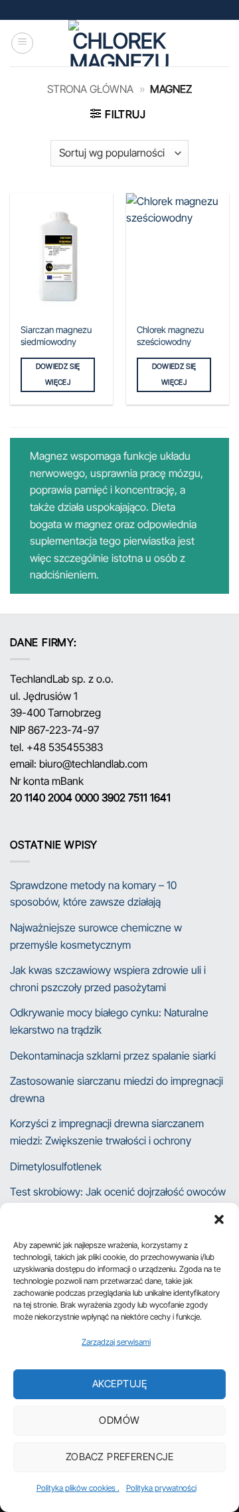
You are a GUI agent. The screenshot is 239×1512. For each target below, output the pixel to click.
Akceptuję (119, 1383)
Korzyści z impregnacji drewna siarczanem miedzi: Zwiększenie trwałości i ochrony (107, 1132)
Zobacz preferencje (119, 1456)
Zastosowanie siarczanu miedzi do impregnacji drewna (116, 1089)
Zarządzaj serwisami (116, 1342)
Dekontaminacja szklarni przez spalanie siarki (113, 1055)
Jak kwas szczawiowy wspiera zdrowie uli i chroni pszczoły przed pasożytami (108, 978)
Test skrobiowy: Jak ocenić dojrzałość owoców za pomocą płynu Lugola (118, 1200)
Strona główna (90, 89)
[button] (219, 1219)
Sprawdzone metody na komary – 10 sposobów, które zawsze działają (93, 893)
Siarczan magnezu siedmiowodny (56, 335)
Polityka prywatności (161, 1488)
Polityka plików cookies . (78, 1488)
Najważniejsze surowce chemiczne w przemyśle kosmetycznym (96, 936)
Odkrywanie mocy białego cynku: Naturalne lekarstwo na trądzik (109, 1021)
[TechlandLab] (119, 43)
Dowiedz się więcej (58, 374)
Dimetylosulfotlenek (56, 1166)
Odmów (119, 1420)
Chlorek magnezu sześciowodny (170, 335)
